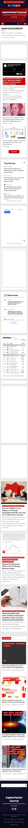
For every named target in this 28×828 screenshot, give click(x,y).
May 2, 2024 (7, 571)
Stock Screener (14, 824)
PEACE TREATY (21, 506)
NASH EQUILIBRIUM (13, 506)
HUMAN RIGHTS (7, 749)
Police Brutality (7, 645)
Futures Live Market (8, 822)
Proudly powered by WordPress (9, 815)
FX (8, 819)
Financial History (19, 712)
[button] (21, 23)
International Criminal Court (17, 749)
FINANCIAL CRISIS (7, 680)
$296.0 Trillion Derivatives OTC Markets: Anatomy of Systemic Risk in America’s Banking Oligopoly (13, 702)
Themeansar (14, 816)
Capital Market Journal (14, 12)
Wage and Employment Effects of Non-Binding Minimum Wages (11, 566)
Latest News (13, 819)
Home (3, 31)
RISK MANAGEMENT (16, 680)
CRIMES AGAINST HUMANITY (9, 643)
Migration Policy (7, 753)
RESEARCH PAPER (21, 611)
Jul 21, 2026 (7, 670)
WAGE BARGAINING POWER (8, 561)
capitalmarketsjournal (18, 517)
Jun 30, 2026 (7, 773)
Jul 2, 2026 (7, 704)
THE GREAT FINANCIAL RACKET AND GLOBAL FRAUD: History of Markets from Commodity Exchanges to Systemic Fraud (13, 737)
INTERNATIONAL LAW (21, 751)
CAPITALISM (11, 712)
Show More (12, 100)
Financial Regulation (17, 714)
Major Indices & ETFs (19, 822)
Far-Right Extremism (20, 643)
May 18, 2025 (7, 517)
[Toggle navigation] (18, 24)
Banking (5, 678)
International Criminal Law (9, 751)
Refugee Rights (16, 753)
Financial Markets (7, 714)
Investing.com (21, 375)
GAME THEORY (5, 506)
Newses (23, 815)
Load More (14, 151)
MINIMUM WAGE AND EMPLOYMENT (17, 557)
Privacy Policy (20, 819)
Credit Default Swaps (13, 678)
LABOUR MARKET (6, 557)
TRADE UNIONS (14, 559)
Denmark (18, 747)
